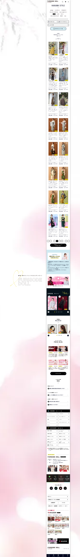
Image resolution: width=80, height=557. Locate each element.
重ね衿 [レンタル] (62, 433)
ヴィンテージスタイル (54, 12)
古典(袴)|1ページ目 (62, 449)
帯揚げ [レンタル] (62, 436)
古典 (54, 14)
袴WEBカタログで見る (59, 28)
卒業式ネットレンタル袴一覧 (55, 449)
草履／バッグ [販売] (62, 439)
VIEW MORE (58, 373)
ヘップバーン (57, 10)
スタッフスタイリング (63, 422)
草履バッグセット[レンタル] (50, 442)
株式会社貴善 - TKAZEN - (58, 515)
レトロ (58, 14)
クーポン (63, 502)
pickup (51, 10)
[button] (48, 312)
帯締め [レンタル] (50, 436)
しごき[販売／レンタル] (62, 442)
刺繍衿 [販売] (49, 433)
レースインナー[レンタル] (61, 431)
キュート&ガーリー (63, 12)
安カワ (48, 425)
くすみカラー (63, 10)
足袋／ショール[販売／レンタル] (50, 445)
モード (62, 14)
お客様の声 (53, 502)
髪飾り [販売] (49, 430)
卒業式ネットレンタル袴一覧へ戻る (58, 245)
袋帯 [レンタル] (50, 439)
